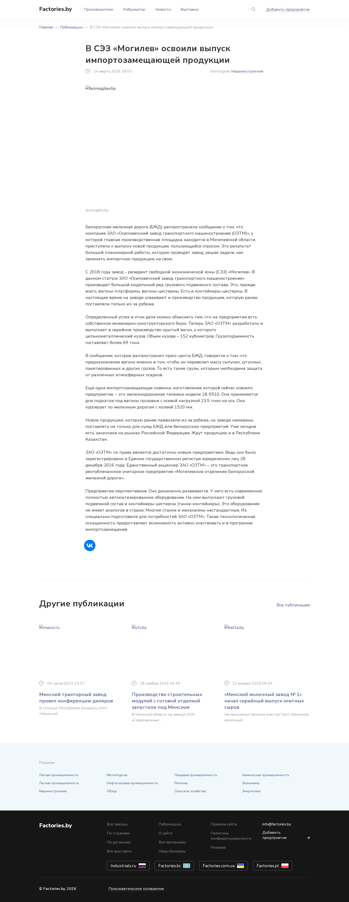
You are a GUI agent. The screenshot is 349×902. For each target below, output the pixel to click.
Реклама (218, 847)
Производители (98, 9)
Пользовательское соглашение (136, 888)
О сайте (166, 833)
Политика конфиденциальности (231, 836)
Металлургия (117, 775)
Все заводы (117, 824)
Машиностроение (247, 71)
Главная (46, 27)
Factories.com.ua (219, 866)
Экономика (250, 783)
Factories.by (55, 9)
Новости (163, 9)
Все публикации (293, 605)
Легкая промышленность (59, 775)
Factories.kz (169, 866)
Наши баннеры (172, 851)
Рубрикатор (134, 9)
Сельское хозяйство (190, 791)
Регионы (181, 783)
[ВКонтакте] (89, 545)
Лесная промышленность (59, 783)
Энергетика (251, 791)
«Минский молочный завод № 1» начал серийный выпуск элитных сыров (264, 700)
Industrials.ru (123, 866)
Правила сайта (224, 824)
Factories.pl (268, 866)
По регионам (118, 842)
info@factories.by (276, 824)
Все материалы (172, 842)
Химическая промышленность (265, 775)
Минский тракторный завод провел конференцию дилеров (76, 697)
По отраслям (118, 833)
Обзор (112, 791)
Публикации (71, 27)
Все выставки (119, 851)
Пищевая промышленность (195, 775)
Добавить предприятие (288, 9)
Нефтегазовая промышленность (132, 783)
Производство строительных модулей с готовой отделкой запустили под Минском (167, 700)
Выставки (189, 9)
